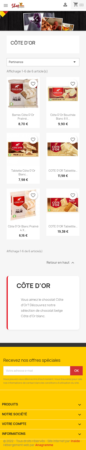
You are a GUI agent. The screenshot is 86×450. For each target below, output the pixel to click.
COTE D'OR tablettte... (63, 171)
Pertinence (43, 62)
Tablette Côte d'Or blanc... (23, 172)
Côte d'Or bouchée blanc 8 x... (62, 117)
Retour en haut (61, 262)
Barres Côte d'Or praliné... (23, 117)
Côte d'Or (23, 43)
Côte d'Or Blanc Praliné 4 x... (23, 228)
